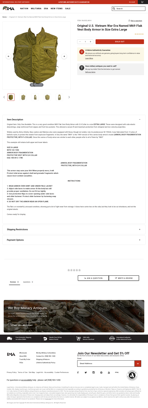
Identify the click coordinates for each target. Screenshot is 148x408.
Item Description (15, 119)
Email (79, 358)
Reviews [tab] (13, 282)
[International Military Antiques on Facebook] (77, 372)
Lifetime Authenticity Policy (45, 362)
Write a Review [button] (125, 278)
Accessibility (48, 372)
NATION (24, 8)
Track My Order (24, 359)
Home (4, 17)
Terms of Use (23, 372)
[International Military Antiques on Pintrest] (101, 372)
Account (132, 2)
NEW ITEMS (57, 8)
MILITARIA (36, 8)
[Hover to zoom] (36, 55)
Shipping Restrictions (17, 229)
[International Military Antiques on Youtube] (109, 372)
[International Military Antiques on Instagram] (93, 372)
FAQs (21, 362)
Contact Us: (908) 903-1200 (45, 356)
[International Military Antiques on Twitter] (85, 372)
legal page (48, 399)
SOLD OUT (120, 42)
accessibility (26, 380)
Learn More (89, 58)
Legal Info (39, 372)
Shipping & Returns (43, 359)
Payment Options (15, 240)
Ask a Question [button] (94, 278)
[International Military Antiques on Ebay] (117, 372)
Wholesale (23, 353)
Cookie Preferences (61, 372)
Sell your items (90, 72)
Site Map (32, 372)
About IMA (23, 356)
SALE (68, 8)
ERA (46, 8)
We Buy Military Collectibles (46, 353)
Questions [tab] (26, 282)
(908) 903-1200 (53, 380)
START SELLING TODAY (22, 325)
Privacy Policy (12, 372)
